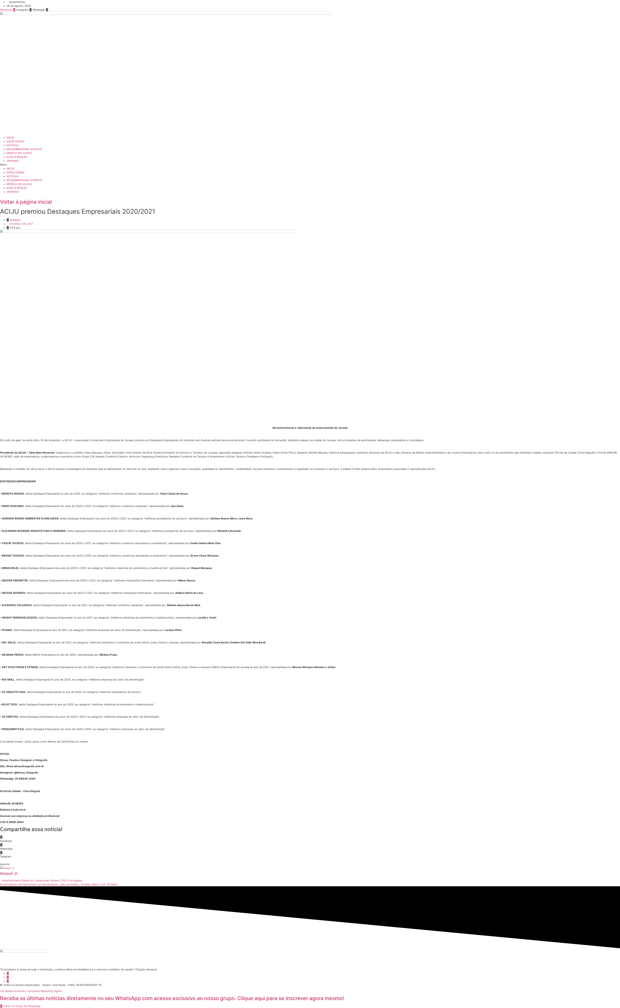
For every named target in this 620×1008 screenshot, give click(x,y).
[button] (310, 165)
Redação (15, 219)
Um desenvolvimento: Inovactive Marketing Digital (31, 991)
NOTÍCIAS (12, 145)
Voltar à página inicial (26, 202)
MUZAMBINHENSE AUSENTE (24, 149)
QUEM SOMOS (15, 141)
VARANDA (12, 160)
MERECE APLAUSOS (19, 153)
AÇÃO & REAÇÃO (16, 157)
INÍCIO (10, 137)
